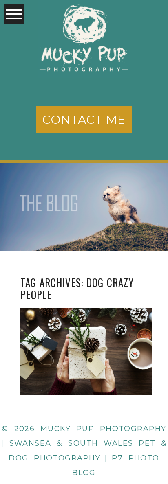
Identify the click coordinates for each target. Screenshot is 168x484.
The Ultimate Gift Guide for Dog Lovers (85, 331)
